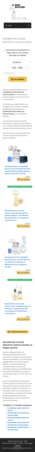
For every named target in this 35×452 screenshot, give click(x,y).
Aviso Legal (28, 443)
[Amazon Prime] (27, 176)
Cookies (20, 443)
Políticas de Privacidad (9, 443)
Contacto (17, 445)
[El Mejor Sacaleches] (17, 12)
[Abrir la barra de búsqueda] (28, 25)
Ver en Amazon (17, 79)
